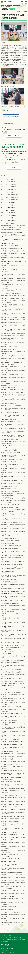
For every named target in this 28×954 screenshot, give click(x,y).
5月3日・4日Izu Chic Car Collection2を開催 (13, 880)
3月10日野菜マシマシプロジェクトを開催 (12, 600)
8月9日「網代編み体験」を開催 (10, 507)
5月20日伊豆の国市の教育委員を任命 (11, 821)
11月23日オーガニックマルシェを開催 (11, 678)
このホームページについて (6, 935)
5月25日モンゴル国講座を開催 (9, 832)
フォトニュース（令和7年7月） (10, 218)
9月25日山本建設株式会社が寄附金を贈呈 (12, 375)
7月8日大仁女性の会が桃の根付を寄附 (11, 707)
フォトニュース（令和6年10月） (10, 194)
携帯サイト (16, 939)
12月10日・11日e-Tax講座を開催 (10, 412)
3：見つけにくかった (9, 164)
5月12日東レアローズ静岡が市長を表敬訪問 (13, 891)
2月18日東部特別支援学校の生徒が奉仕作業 (13, 251)
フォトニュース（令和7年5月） (10, 212)
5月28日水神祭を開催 (7, 909)
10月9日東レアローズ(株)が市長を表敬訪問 (12, 555)
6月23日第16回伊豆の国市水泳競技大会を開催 (13, 317)
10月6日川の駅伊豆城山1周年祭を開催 (11, 545)
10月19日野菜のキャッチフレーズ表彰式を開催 (14, 561)
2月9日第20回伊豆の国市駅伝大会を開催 (12, 232)
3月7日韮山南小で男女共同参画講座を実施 (12, 593)
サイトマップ (9, 939)
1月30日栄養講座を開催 (8, 759)
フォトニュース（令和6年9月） (10, 192)
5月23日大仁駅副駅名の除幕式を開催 (11, 859)
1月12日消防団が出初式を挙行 (9, 486)
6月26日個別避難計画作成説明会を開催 (12, 322)
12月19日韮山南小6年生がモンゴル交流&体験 (13, 428)
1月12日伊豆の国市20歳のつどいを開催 (12, 459)
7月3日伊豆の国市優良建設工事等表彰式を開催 (13, 333)
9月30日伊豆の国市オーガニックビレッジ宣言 (13, 389)
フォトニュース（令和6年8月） (10, 189)
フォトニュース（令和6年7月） (10, 186)
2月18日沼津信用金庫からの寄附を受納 (12, 248)
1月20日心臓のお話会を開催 (9, 462)
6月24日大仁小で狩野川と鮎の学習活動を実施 (13, 319)
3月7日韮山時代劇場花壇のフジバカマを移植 (13, 588)
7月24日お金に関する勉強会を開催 (10, 739)
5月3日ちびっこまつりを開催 (9, 807)
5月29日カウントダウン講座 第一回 (11, 912)
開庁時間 (22, 939)
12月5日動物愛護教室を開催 (9, 403)
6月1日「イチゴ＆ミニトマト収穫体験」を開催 (13, 278)
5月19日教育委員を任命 (8, 896)
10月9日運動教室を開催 (8, 543)
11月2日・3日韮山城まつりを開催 (10, 642)
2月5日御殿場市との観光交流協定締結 (11, 229)
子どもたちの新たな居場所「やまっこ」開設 (13, 356)
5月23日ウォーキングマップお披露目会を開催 (13, 837)
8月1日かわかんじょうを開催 (9, 488)
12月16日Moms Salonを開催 (9, 419)
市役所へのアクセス (4, 941)
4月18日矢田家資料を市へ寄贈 (9, 795)
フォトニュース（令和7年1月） (11, 114)
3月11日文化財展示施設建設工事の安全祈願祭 (13, 591)
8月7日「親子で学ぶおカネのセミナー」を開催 (13, 498)
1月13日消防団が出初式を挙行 (9, 450)
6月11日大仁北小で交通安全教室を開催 (11, 293)
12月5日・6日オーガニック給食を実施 (11, 405)
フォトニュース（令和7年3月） (10, 207)
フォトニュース (16, 5)
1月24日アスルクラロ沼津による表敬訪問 (12, 483)
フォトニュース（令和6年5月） (10, 181)
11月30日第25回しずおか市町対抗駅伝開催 (12, 681)
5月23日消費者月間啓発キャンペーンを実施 (13, 834)
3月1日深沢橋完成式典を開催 (9, 582)
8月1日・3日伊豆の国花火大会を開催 (11, 491)
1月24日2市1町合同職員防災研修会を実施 (12, 480)
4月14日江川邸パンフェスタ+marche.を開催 (13, 788)
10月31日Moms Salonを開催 (9, 579)
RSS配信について (17, 937)
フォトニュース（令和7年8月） (10, 220)
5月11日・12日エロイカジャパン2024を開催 (13, 816)
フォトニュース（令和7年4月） (10, 210)
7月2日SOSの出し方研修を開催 (10, 751)
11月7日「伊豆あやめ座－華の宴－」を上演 (13, 645)
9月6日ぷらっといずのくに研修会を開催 (12, 874)
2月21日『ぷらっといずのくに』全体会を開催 (13, 761)
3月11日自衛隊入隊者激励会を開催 (10, 603)
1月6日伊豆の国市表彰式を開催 (10, 439)
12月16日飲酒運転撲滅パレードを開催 (11, 421)
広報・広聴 (9, 5)
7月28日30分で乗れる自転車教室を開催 (12, 744)
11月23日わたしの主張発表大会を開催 (11, 672)
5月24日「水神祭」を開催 (8, 861)
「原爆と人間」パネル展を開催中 (10, 504)
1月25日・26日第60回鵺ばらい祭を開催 (12, 756)
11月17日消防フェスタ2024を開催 (10, 662)
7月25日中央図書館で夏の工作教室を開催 (12, 742)
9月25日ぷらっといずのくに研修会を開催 (12, 392)
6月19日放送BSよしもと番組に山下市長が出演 (13, 295)
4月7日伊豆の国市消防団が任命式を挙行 (12, 770)
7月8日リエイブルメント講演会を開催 (11, 692)
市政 (5, 5)
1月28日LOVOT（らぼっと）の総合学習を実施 (13, 753)
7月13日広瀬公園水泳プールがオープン (12, 713)
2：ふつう (15, 155)
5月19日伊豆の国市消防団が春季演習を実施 (13, 818)
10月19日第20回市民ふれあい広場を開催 (12, 564)
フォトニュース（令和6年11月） (10, 197)
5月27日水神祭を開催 (7, 840)
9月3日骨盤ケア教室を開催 (9, 538)
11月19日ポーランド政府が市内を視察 (11, 669)
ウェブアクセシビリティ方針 (6, 937)
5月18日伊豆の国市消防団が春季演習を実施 (13, 893)
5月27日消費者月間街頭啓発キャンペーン (12, 906)
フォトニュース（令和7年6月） (10, 215)
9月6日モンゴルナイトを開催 (9, 346)
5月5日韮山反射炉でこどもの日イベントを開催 (13, 801)
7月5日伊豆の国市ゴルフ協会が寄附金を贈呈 (13, 335)
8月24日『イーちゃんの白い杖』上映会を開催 (13, 531)
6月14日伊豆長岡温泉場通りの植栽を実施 (12, 298)
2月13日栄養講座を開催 (8, 243)
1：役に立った (7, 155)
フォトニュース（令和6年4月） (10, 179)
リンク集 (2, 939)
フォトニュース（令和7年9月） (10, 223)
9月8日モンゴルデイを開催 (9, 349)
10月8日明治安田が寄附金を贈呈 (10, 548)
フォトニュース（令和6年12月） (11, 116)
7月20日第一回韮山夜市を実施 (9, 720)
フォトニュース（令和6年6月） (10, 184)
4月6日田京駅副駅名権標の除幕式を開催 (12, 872)
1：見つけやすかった (9, 162)
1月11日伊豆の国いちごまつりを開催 (11, 452)
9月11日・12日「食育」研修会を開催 (11, 540)
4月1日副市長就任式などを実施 (10, 764)
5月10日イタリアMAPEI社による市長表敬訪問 (13, 809)
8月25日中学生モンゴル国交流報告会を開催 (13, 528)
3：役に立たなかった (9, 157)
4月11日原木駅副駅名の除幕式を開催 (11, 781)
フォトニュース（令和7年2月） (10, 205)
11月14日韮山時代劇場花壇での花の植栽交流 (13, 660)
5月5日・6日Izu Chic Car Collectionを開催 (12, 804)
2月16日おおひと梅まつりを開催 (10, 245)
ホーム (2, 5)
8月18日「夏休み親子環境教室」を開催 (12, 522)
